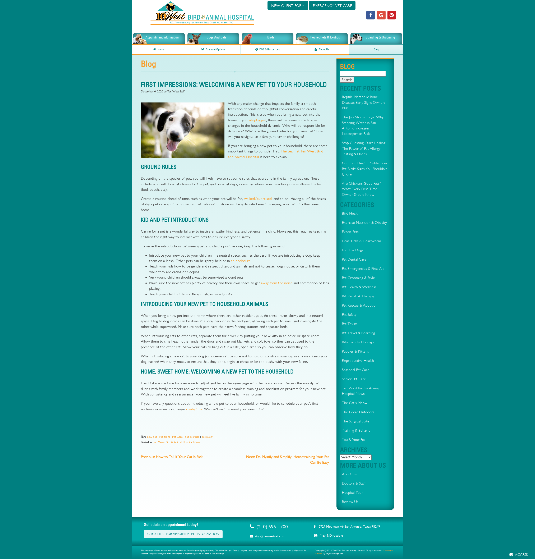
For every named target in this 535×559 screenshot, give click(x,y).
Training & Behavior (357, 430)
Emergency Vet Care (332, 5)
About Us (323, 49)
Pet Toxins (350, 323)
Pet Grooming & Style (358, 277)
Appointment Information (162, 37)
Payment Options (215, 49)
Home (161, 49)
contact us (194, 409)
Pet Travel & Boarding (358, 333)
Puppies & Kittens (355, 351)
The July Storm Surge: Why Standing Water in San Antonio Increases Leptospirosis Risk (363, 125)
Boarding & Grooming (380, 37)
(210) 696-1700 (272, 527)
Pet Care (177, 436)
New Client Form (287, 5)
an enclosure (241, 260)
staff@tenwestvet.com (270, 536)
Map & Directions (331, 535)
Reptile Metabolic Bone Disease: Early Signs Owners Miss (363, 102)
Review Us (350, 501)
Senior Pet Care (354, 379)
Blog (376, 49)
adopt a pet (257, 120)
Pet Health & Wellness (359, 287)
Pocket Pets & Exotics (325, 37)
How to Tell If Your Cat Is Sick (172, 456)
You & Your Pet (353, 439)
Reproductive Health (358, 360)
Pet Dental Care (354, 259)
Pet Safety (349, 314)
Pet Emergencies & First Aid (363, 268)
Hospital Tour (352, 492)
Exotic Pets (350, 231)
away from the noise (276, 283)
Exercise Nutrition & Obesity (364, 222)
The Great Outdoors (358, 412)
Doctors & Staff (353, 483)
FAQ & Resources (269, 49)
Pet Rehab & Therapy (358, 296)
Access (521, 554)
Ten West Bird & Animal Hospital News (176, 442)
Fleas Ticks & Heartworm (361, 241)
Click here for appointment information (183, 534)
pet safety (207, 436)
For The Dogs (352, 250)
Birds (270, 37)
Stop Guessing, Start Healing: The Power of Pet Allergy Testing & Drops (364, 148)
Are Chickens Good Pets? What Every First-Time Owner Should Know (361, 189)
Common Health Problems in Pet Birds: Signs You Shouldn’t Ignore (364, 168)
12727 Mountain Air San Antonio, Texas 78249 (348, 526)
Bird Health (350, 213)
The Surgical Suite (355, 421)
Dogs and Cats (216, 37)
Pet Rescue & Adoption (359, 305)
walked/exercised (258, 198)
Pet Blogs (164, 436)
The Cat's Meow (354, 402)
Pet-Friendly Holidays (358, 342)
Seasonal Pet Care (355, 369)
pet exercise (192, 436)
